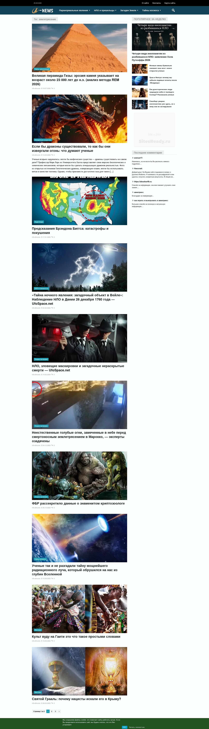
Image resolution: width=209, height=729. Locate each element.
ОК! (124, 727)
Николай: (138, 168)
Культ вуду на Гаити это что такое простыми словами (76, 636)
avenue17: (138, 157)
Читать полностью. (137, 727)
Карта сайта (169, 3)
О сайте (145, 3)
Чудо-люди (39, 222)
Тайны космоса (150, 10)
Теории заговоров (41, 359)
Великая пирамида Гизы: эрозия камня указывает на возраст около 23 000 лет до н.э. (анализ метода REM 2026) (75, 79)
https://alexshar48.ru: (143, 181)
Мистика (38, 630)
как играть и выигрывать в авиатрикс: (151, 200)
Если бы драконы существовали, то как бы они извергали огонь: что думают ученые (71, 148)
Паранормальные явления (73, 10)
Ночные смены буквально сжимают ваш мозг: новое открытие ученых (160, 68)
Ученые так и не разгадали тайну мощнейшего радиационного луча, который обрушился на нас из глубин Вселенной (74, 569)
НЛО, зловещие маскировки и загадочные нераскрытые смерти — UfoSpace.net (78, 368)
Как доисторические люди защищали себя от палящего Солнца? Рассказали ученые (161, 92)
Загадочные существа (43, 140)
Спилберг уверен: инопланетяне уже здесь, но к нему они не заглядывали (162, 104)
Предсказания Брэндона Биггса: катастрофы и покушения (70, 230)
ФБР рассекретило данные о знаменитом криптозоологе (78, 503)
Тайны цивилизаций (42, 69)
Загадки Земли (128, 10)
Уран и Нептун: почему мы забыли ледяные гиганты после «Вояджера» (163, 80)
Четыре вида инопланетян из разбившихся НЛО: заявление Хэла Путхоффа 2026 (152, 57)
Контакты (157, 3)
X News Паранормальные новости (43, 10)
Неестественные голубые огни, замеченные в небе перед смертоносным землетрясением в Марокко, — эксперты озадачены (79, 436)
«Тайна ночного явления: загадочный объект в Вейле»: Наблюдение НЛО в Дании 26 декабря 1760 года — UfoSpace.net (77, 299)
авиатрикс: (139, 192)
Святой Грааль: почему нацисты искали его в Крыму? (76, 699)
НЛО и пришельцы (104, 10)
